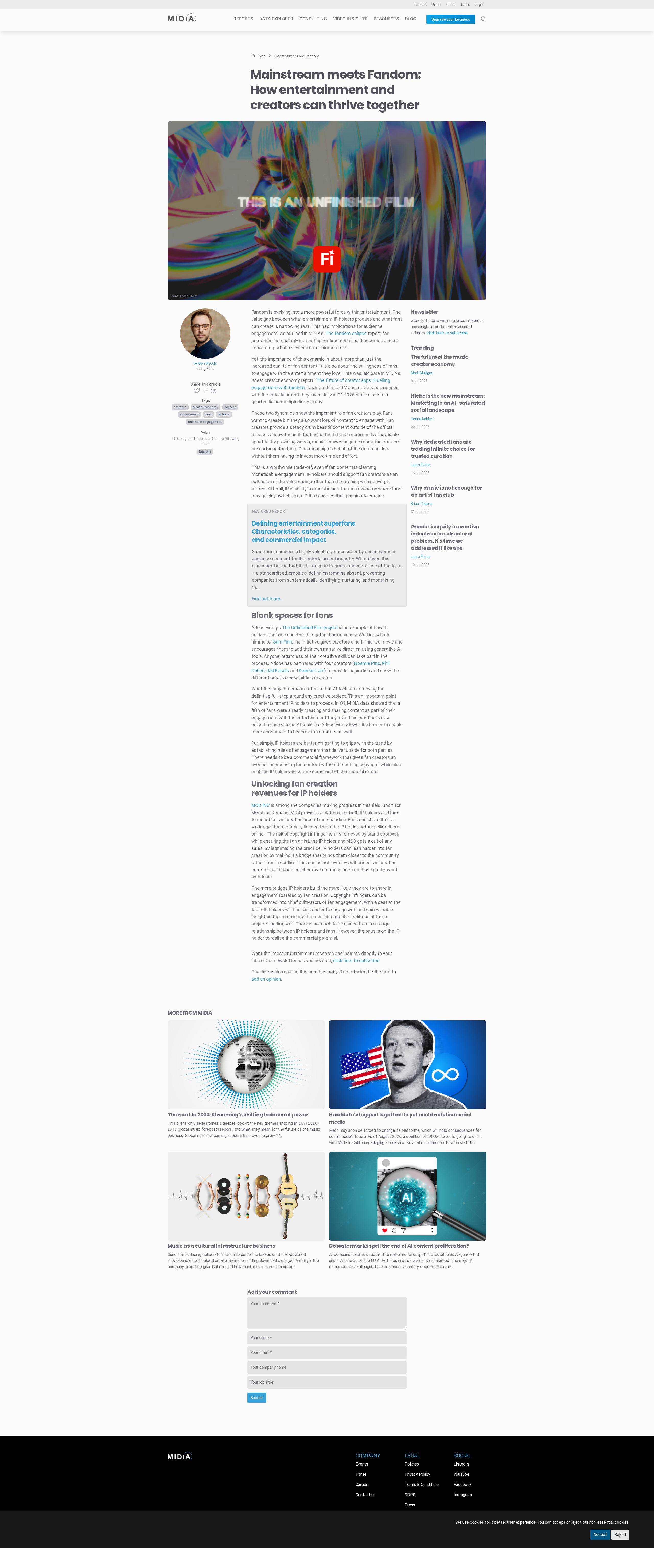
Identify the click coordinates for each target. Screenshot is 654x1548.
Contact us (366, 1494)
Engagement (189, 414)
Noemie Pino (367, 663)
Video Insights (350, 18)
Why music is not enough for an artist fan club (446, 491)
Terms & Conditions (422, 1484)
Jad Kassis (277, 670)
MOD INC (260, 805)
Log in (479, 5)
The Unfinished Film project (310, 627)
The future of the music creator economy (440, 360)
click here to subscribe (356, 960)
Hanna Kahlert (422, 419)
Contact (420, 5)
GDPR (410, 1494)
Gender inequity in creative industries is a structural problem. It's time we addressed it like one (445, 537)
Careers (362, 1484)
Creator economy (205, 407)
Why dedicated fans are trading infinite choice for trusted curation (443, 449)
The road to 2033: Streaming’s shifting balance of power (238, 1114)
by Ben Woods (205, 363)
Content (230, 407)
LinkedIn (461, 1464)
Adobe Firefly (188, 296)
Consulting (313, 18)
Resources (386, 18)
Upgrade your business (450, 19)
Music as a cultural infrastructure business (221, 1245)
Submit (256, 1397)
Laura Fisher (421, 465)
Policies (412, 1464)
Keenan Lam (311, 670)
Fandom (205, 452)
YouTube (461, 1474)
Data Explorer (276, 18)
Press (436, 5)
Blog (410, 18)
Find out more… (267, 598)
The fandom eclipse (345, 333)
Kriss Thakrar (422, 504)
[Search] (483, 23)
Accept (600, 1534)
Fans (208, 414)
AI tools (224, 414)
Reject (620, 1534)
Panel (451, 5)
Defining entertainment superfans (303, 531)
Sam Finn (282, 642)
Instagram (463, 1494)
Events (362, 1464)
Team (465, 5)
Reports (243, 18)
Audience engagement (204, 422)
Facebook (463, 1484)
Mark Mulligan (422, 373)
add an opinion (266, 979)
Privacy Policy (417, 1474)
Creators (180, 407)
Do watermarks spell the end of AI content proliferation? (399, 1245)
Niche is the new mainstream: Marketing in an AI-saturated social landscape (448, 403)
